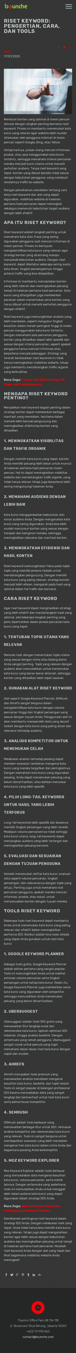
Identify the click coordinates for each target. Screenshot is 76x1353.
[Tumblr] (28, 1274)
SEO (6, 51)
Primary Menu (68, 6)
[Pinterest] (22, 1274)
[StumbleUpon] (39, 1274)
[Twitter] (11, 1274)
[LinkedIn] (33, 1274)
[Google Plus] (17, 1274)
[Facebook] (6, 1274)
